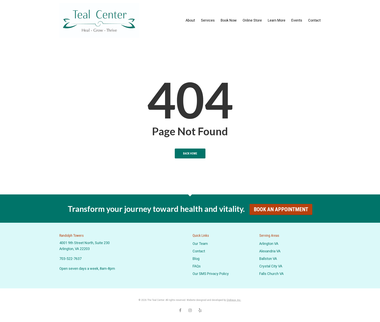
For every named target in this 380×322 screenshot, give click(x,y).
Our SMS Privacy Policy (211, 274)
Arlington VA (268, 244)
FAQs (197, 266)
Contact (199, 251)
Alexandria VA (269, 251)
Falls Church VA (271, 274)
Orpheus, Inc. (234, 300)
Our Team (200, 244)
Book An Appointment (281, 209)
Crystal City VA (270, 266)
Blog (196, 259)
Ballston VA (268, 259)
